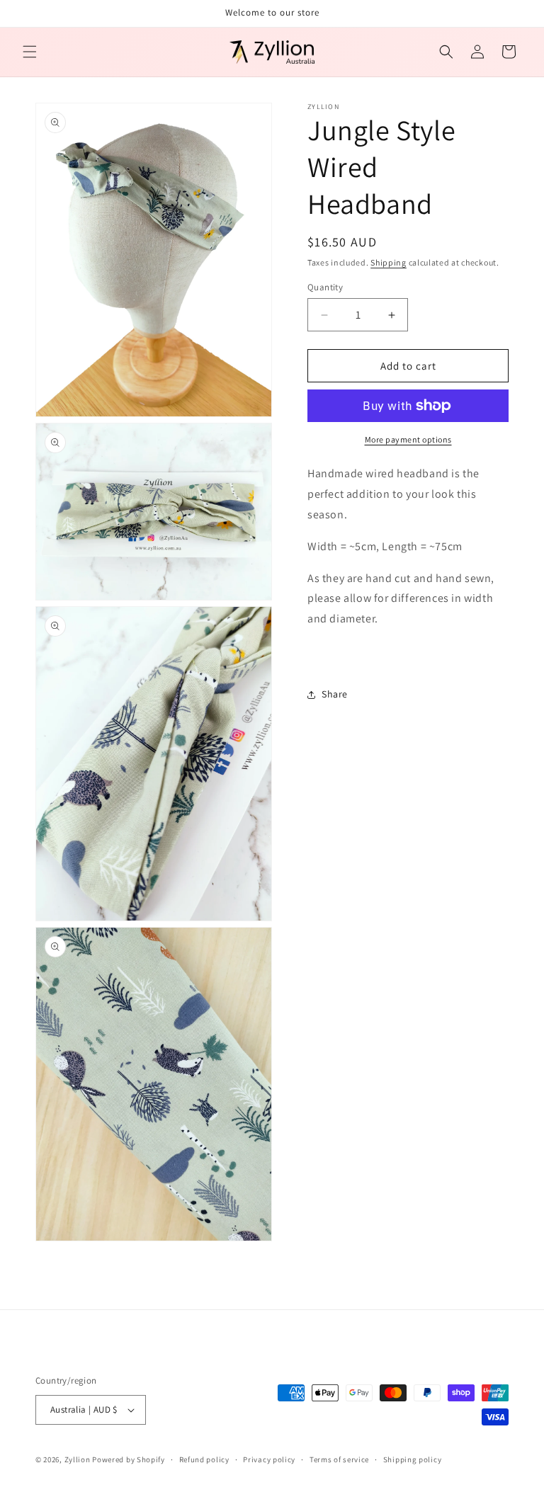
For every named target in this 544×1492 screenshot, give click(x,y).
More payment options (408, 439)
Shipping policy (412, 1459)
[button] (29, 51)
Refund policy (204, 1459)
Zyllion (77, 1459)
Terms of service (339, 1459)
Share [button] (335, 694)
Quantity (325, 287)
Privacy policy (269, 1459)
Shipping (388, 262)
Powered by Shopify (128, 1459)
